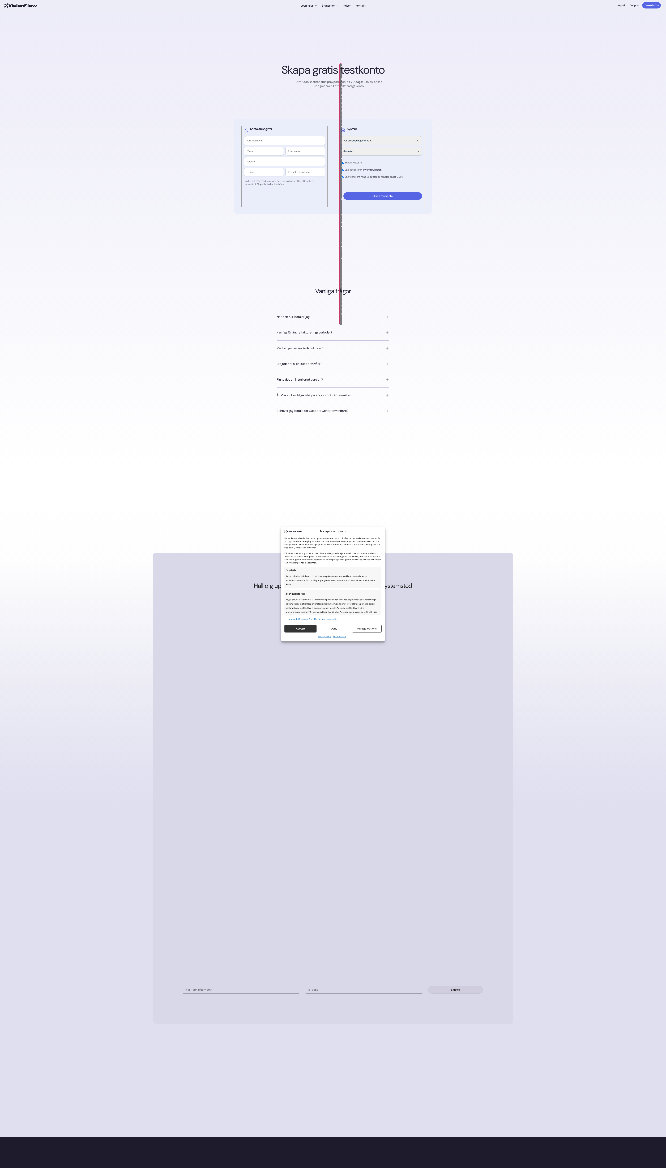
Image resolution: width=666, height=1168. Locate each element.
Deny (334, 628)
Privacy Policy (324, 636)
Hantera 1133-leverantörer (300, 619)
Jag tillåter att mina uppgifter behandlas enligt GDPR (374, 177)
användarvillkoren (372, 169)
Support (634, 5)
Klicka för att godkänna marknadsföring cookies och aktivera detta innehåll (341, 194)
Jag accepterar (363, 169)
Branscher (328, 5)
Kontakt (360, 5)
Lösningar (307, 5)
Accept (300, 628)
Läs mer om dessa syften (326, 619)
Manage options (367, 628)
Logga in (621, 5)
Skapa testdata (353, 162)
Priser (347, 5)
